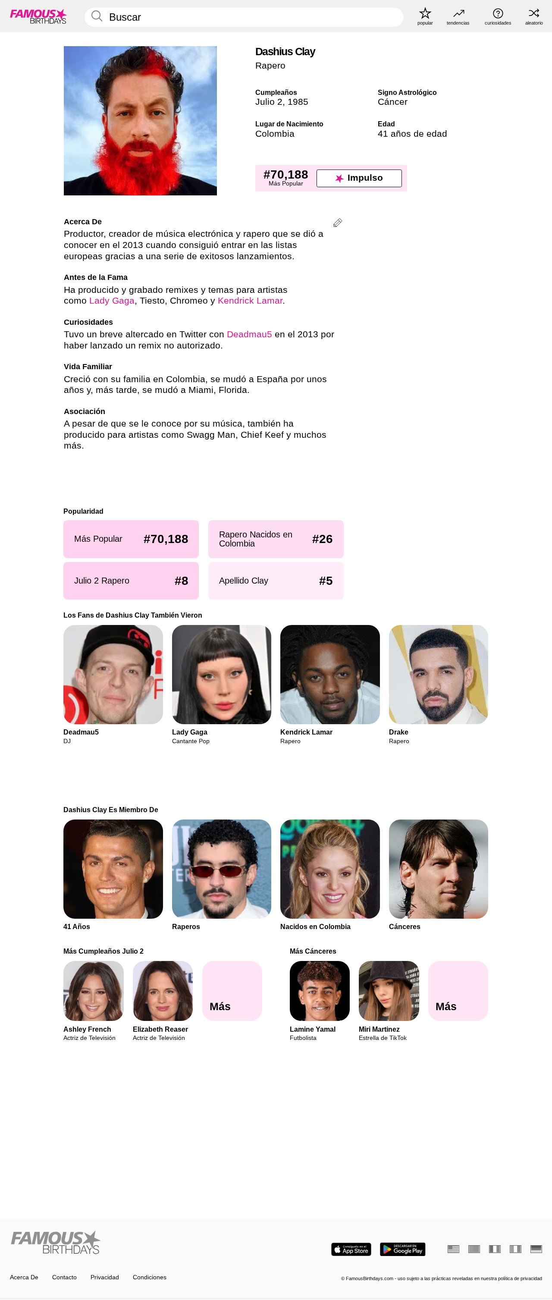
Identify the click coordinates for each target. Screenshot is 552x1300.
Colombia (275, 134)
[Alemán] (536, 1249)
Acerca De (24, 1277)
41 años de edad (412, 134)
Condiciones (149, 1277)
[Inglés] (453, 1249)
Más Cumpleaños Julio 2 (104, 951)
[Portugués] (474, 1249)
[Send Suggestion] (338, 224)
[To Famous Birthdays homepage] (38, 16)
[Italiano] (515, 1249)
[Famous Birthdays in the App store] (351, 1249)
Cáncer (393, 102)
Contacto (64, 1277)
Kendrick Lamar (250, 300)
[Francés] (495, 1249)
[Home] (140, 1243)
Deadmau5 (249, 334)
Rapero (270, 65)
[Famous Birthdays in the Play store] (403, 1249)
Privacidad (105, 1277)
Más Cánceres (313, 951)
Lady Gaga (112, 300)
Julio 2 (268, 102)
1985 (298, 102)
